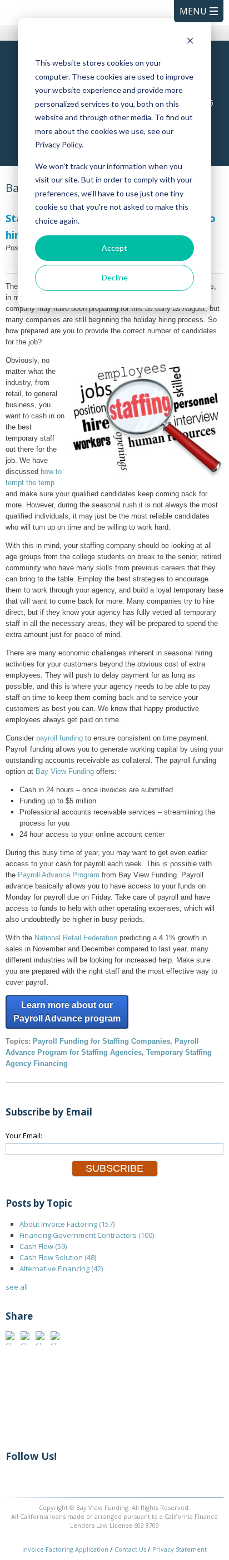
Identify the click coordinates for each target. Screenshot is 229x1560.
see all (17, 1287)
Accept (114, 248)
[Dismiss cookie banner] (190, 42)
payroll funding (59, 738)
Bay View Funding (65, 771)
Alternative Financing (61, 1268)
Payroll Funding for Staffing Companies (101, 1041)
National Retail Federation (75, 938)
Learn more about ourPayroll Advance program (67, 1011)
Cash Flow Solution (57, 1257)
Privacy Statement (179, 1549)
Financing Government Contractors (86, 1235)
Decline (115, 277)
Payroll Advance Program (58, 875)
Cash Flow (43, 1246)
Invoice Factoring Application (65, 1549)
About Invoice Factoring (66, 1224)
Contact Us (130, 1549)
